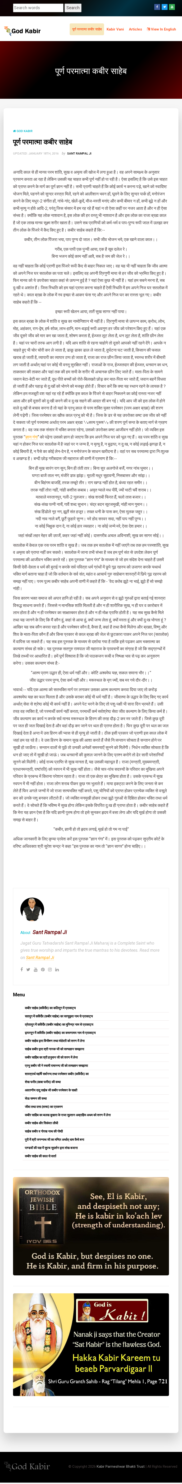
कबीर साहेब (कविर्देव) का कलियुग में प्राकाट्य (50, 1008)
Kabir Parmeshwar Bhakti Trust (121, 1466)
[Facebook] (157, 7)
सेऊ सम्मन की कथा (36, 1098)
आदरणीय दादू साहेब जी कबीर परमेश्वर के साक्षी (51, 1090)
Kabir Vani (115, 29)
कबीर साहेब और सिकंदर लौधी (41, 1123)
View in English (163, 29)
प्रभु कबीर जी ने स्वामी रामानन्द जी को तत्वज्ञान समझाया (56, 1065)
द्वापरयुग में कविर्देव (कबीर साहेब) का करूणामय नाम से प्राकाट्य (60, 1033)
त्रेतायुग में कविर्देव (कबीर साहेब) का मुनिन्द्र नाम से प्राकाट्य (59, 1024)
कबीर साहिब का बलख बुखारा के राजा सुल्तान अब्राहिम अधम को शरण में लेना (68, 1115)
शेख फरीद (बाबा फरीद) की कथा (43, 1082)
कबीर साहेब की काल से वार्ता (40, 1156)
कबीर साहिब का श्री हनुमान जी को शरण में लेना (51, 1057)
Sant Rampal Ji (79, 153)
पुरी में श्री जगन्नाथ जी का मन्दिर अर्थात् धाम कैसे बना (54, 1139)
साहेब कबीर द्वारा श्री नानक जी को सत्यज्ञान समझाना (54, 1049)
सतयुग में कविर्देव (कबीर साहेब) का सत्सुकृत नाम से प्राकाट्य (59, 1016)
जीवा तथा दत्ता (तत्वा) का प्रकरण (44, 1107)
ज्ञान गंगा (31, 436)
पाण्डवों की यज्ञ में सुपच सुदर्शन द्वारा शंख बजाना (51, 1148)
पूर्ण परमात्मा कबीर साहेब (87, 29)
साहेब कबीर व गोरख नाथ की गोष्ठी (44, 1131)
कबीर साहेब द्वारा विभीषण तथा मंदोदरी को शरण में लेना (55, 1041)
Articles (135, 29)
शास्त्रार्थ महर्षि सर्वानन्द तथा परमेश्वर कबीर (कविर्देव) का (57, 1074)
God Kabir (24, 131)
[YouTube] (172, 7)
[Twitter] (165, 7)
